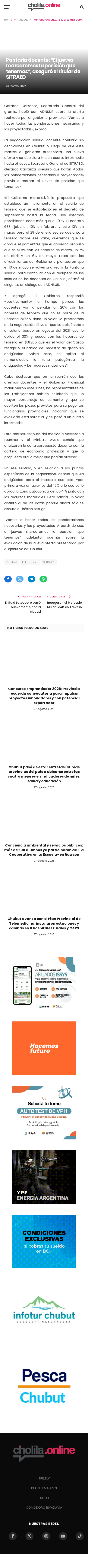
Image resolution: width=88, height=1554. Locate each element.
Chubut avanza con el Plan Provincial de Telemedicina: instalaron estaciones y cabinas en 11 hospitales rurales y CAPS (44, 923)
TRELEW (44, 1478)
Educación (30, 562)
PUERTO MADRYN (44, 1488)
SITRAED (49, 562)
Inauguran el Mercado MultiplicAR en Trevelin (64, 604)
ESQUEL (44, 1498)
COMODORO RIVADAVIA (44, 1507)
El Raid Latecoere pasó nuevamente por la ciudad (23, 607)
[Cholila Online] (44, 7)
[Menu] (7, 7)
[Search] (81, 7)
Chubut (11, 562)
